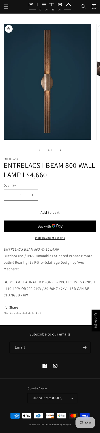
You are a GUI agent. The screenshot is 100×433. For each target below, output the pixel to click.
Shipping (9, 313)
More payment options (50, 237)
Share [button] (13, 307)
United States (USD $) (47, 398)
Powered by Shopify (60, 424)
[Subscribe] (84, 347)
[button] (6, 6)
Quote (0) (96, 320)
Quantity (10, 185)
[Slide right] (60, 150)
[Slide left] (39, 150)
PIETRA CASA (43, 424)
